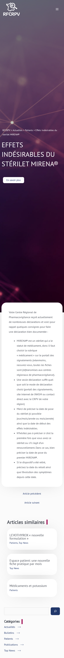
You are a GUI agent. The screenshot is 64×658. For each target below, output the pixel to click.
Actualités (9, 627)
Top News (23, 542)
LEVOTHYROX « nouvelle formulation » (27, 537)
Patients (14, 542)
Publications (11, 644)
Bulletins (9, 632)
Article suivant (31, 502)
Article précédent (32, 493)
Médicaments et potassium (28, 586)
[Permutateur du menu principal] (57, 9)
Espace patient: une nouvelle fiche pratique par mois (30, 562)
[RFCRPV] (11, 9)
